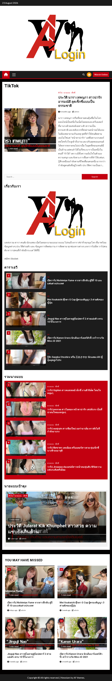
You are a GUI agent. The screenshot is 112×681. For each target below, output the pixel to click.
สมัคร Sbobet (11, 258)
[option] (56, 282)
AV (48, 277)
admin (76, 112)
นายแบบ (12, 496)
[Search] (83, 74)
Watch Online (101, 74)
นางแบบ (67, 93)
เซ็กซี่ (73, 93)
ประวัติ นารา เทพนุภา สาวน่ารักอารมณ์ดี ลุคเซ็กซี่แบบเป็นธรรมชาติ (80, 102)
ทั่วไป (60, 93)
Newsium (65, 677)
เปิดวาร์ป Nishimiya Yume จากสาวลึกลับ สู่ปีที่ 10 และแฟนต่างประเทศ (29, 604)
